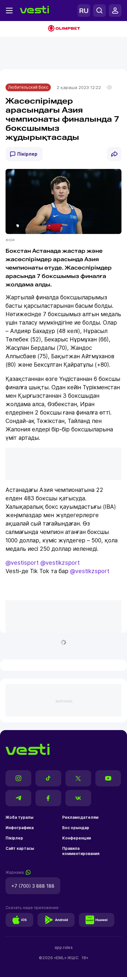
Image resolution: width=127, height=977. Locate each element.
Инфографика (20, 827)
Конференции (76, 838)
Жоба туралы (20, 817)
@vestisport (22, 562)
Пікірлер (27, 154)
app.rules (63, 947)
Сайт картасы (20, 848)
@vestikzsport (60, 562)
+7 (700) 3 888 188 (32, 886)
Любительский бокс (28, 87)
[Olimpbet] (63, 29)
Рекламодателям (80, 817)
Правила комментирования (80, 851)
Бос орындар (75, 827)
